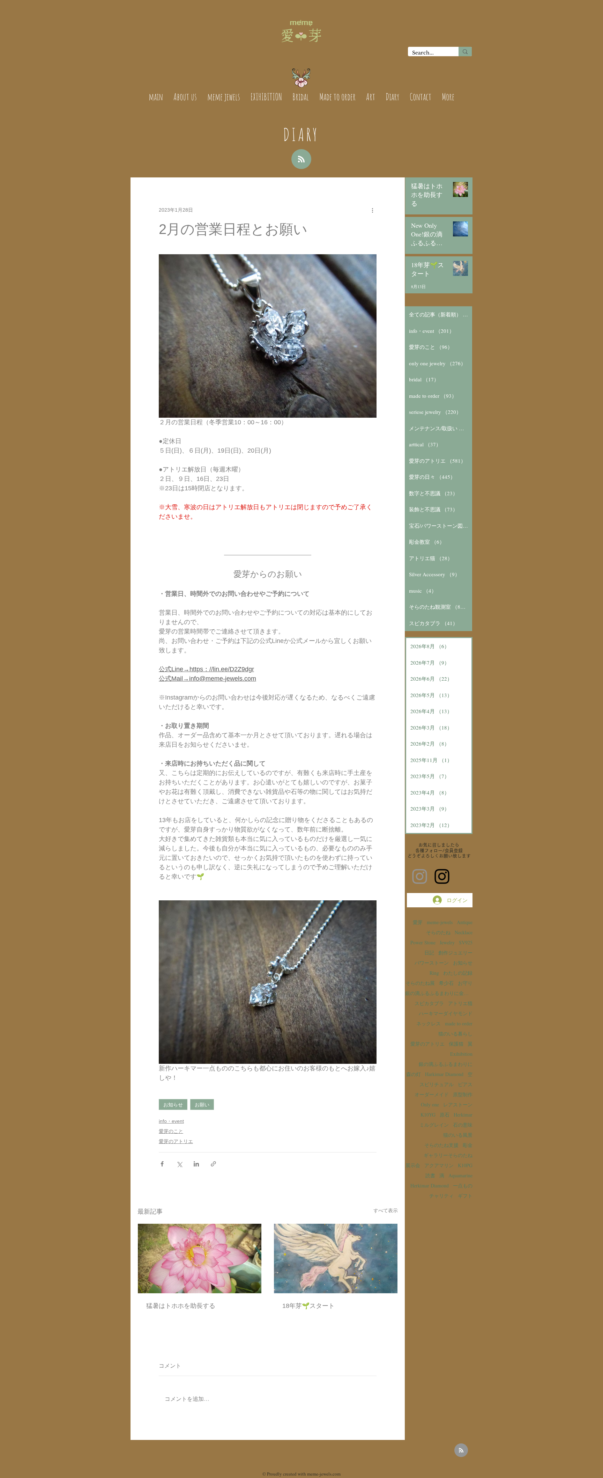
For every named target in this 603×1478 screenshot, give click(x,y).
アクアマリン (439, 1165)
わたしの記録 (457, 973)
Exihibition (461, 1054)
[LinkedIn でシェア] (196, 1164)
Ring (434, 973)
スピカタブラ (429, 1003)
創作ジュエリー (455, 953)
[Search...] (465, 51)
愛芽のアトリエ (176, 1141)
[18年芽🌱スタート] (335, 1258)
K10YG (428, 1115)
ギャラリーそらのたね (448, 1155)
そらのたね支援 (441, 1145)
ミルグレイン (434, 1125)
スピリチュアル (436, 1084)
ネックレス (428, 1023)
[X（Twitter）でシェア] (179, 1164)
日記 (429, 953)
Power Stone (423, 942)
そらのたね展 (420, 983)
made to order (458, 1023)
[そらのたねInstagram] (442, 876)
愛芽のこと (171, 1131)
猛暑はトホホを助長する (180, 1305)
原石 (444, 1115)
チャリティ (441, 1196)
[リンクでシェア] (213, 1164)
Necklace (463, 932)
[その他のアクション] (372, 210)
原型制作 (462, 1094)
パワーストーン (432, 963)
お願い (202, 1104)
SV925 (465, 942)
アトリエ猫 (460, 1003)
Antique (464, 922)
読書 (430, 1175)
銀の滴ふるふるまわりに (445, 1064)
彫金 (467, 1145)
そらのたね (438, 932)
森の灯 (413, 1074)
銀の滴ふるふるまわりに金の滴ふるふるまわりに (438, 993)
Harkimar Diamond (444, 1074)
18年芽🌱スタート (308, 1305)
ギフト (465, 1196)
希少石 (446, 983)
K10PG (465, 1165)
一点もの (462, 1185)
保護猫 (456, 1044)
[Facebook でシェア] (162, 1164)
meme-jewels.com (324, 1474)
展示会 (412, 1165)
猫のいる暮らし (455, 1034)
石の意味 (462, 1125)
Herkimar (463, 1115)
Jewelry (447, 942)
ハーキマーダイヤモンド (445, 1013)
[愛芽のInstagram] (420, 876)
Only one (430, 1104)
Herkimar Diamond (429, 1185)
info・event (171, 1121)
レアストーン (457, 1104)
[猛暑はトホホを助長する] (199, 1258)
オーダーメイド (432, 1094)
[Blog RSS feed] (301, 159)
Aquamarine (460, 1175)
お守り (465, 983)
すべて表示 (385, 1210)
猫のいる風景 (457, 1135)
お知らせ (173, 1104)
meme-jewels (440, 922)
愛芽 (418, 922)
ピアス (465, 1084)
